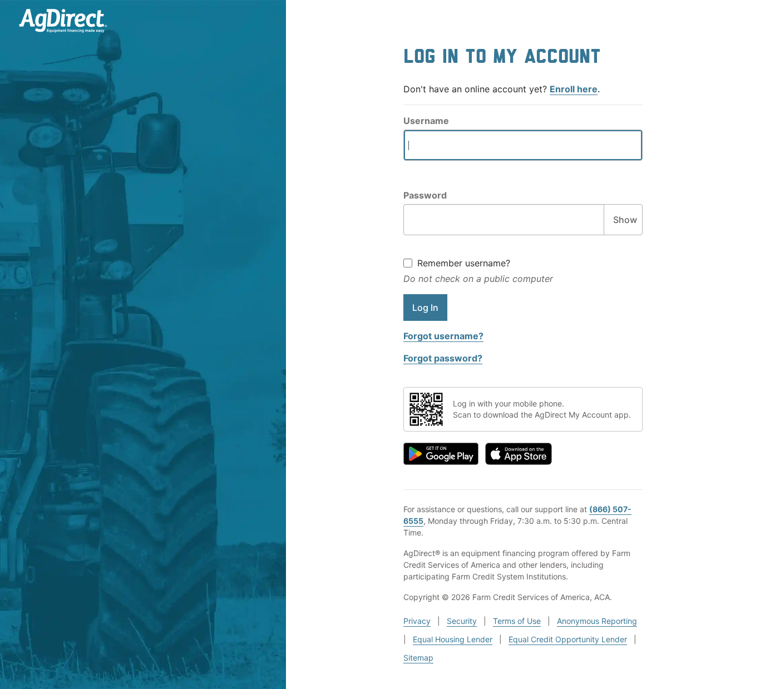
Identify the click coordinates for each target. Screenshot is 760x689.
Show (625, 219)
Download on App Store (518, 454)
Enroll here (574, 89)
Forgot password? (442, 358)
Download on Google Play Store (440, 454)
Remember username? (463, 263)
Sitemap (418, 657)
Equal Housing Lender (452, 639)
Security (462, 621)
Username (426, 120)
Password (425, 195)
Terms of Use (517, 621)
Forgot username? (443, 335)
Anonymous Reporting (597, 621)
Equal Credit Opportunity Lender (568, 639)
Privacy (417, 621)
